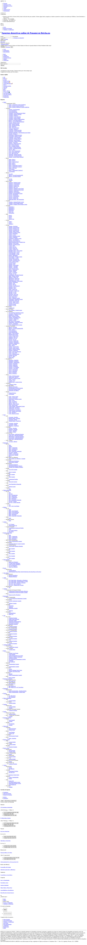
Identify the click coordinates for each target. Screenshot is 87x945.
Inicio (4, 54)
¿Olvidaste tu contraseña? (18, 37)
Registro (6, 39)
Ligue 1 (5, 88)
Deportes (5, 3)
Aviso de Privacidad (7, 920)
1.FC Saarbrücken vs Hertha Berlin (6, 807)
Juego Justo (5, 923)
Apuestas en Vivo (7, 4)
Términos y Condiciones (8, 29)
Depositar (8, 47)
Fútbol (4, 900)
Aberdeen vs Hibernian (8, 903)
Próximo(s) (5, 798)
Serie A (4, 84)
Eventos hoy (6, 95)
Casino (4, 8)
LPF (4, 77)
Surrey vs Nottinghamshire (5, 880)
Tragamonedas (6, 10)
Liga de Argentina (7, 86)
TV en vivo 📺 (6, 92)
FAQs (4, 27)
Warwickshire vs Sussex (4, 882)
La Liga (5, 79)
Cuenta (2, 45)
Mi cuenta (3, 41)
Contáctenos (6, 925)
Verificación (5, 60)
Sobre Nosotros (6, 919)
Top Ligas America (7, 94)
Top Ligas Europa (7, 93)
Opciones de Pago (7, 57)
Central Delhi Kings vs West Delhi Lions (7, 890)
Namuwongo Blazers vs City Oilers (6, 852)
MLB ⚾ (5, 78)
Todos (2, 800)
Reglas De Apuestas (7, 28)
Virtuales (5, 7)
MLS (4, 89)
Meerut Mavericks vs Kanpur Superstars (7, 892)
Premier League (6, 81)
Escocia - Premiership (8, 902)
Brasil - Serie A (6, 90)
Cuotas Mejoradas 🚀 (8, 83)
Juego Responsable (7, 924)
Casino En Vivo (6, 9)
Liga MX (5, 87)
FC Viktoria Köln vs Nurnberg (6, 818)
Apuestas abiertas (5, 44)
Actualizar (3, 47)
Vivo (5, 797)
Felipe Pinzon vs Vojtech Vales (5, 840)
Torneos (5, 59)
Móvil (4, 928)
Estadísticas (5, 792)
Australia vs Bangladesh (4, 885)
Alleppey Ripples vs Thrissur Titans (6, 887)
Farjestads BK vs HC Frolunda (6, 867)
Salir (12, 47)
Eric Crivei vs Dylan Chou (5, 831)
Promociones (6, 56)
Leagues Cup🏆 (6, 82)
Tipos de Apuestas (7, 793)
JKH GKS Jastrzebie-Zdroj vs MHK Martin (8, 869)
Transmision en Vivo (7, 5)
